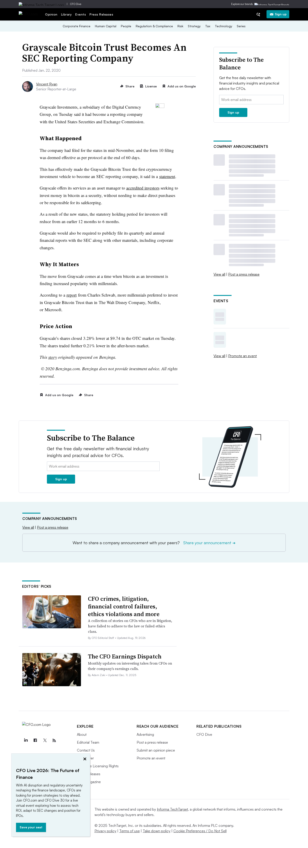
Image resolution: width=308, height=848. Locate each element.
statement (167, 176)
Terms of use (129, 831)
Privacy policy (105, 831)
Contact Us (86, 750)
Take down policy (156, 831)
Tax (207, 26)
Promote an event (242, 356)
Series (241, 26)
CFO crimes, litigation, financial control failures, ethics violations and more (123, 606)
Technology (223, 26)
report (72, 295)
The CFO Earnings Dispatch (124, 656)
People (126, 26)
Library (66, 14)
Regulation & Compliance (154, 26)
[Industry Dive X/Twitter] (44, 740)
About (82, 734)
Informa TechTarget (172, 809)
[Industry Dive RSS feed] (54, 740)
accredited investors (142, 188)
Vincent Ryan (46, 84)
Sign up (281, 14)
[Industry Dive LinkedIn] (25, 740)
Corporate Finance (76, 26)
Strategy (194, 26)
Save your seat (31, 827)
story (52, 357)
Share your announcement (209, 542)
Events (80, 14)
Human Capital (105, 26)
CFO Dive (75, 4)
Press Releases (101, 14)
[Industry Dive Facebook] (35, 740)
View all (219, 274)
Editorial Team (88, 742)
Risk (180, 26)
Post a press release (244, 274)
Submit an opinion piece (156, 750)
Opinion (51, 14)
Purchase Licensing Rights (98, 766)
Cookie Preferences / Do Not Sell (200, 831)
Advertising (145, 734)
